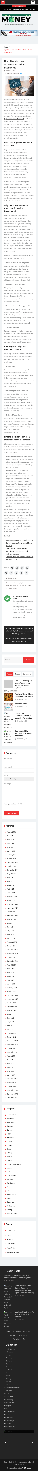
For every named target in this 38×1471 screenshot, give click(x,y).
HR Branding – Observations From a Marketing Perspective (23, 715)
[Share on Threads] (21, 573)
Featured (10, 1141)
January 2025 (11, 900)
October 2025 (11, 866)
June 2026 (10, 840)
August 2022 (11, 1010)
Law (8, 1172)
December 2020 (12, 1079)
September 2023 (12, 961)
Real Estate (11, 1183)
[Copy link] (26, 573)
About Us (10, 1239)
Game (9, 1149)
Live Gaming (11, 1176)
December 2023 (12, 950)
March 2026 (11, 851)
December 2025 (12, 862)
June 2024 (10, 927)
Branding (10, 1126)
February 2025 (12, 897)
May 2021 (10, 1067)
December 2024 (12, 904)
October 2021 (11, 1048)
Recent (17, 674)
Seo (8, 1191)
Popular (9, 674)
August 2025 (11, 874)
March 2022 (11, 1029)
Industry (9, 1168)
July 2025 (10, 878)
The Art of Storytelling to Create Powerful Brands (24, 695)
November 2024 (12, 908)
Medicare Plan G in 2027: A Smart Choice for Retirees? (24, 1314)
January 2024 (11, 946)
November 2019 (12, 1098)
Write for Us (11, 1248)
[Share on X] (17, 568)
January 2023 (11, 991)
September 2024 (12, 916)
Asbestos (10, 1122)
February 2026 (12, 855)
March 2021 (11, 1075)
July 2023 (10, 969)
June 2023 (10, 972)
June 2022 (10, 1018)
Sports (9, 1198)
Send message (12, 813)
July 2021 (10, 1060)
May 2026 (10, 843)
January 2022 (11, 1037)
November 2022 (12, 999)
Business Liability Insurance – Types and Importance (23, 733)
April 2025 (10, 889)
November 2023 (12, 954)
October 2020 (11, 1086)
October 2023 (11, 957)
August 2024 (11, 919)
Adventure (10, 1119)
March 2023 (11, 984)
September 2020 (12, 1090)
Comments (27, 674)
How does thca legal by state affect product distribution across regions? (23, 684)
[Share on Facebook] (12, 568)
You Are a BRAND (21, 704)
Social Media (11, 1194)
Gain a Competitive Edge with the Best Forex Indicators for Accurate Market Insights (19, 543)
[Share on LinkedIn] (22, 568)
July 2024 (10, 923)
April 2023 (10, 980)
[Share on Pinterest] (6, 573)
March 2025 (11, 893)
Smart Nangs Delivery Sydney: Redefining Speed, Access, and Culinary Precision (17, 551)
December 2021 (12, 1041)
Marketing (10, 1179)
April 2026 (10, 847)
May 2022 (10, 1022)
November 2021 (12, 1045)
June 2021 (10, 1064)
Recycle (9, 1187)
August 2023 (11, 965)
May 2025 (10, 885)
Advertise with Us (13, 1253)
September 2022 (12, 1007)
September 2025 (12, 870)
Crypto (9, 1134)
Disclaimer (10, 1244)
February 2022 (12, 1033)
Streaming (10, 1202)
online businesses (11, 588)
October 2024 (11, 912)
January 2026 (11, 859)
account (10, 583)
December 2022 (12, 995)
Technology (11, 1206)
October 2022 (11, 1003)
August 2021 (11, 1056)
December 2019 (12, 1094)
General (9, 1156)
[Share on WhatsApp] (27, 568)
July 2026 (10, 836)
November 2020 (12, 1083)
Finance (9, 1145)
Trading (9, 1210)
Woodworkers (12, 1213)
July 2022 (10, 1014)
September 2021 (12, 1052)
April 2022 (10, 1026)
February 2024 (12, 942)
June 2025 (10, 881)
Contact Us (11, 1230)
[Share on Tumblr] (16, 573)
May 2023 (10, 976)
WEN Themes (26, 1468)
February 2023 (12, 988)
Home (9, 1235)
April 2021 (10, 1071)
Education (10, 1138)
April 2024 (10, 935)
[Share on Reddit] (11, 573)
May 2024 (10, 931)
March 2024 (11, 938)
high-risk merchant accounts (22, 585)
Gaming (9, 1153)
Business (17, 583)
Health (9, 1160)
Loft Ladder (11, 1115)
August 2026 (11, 832)
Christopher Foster (13, 73)
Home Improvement (14, 1164)
